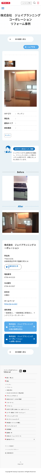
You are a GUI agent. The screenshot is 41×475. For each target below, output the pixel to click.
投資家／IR (9, 432)
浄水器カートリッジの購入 (13, 422)
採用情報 (8, 429)
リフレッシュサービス (12, 416)
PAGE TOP (20, 464)
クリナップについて (11, 426)
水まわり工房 (17, 409)
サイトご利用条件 (9, 446)
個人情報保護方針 (9, 453)
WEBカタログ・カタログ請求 (14, 399)
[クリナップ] (6, 3)
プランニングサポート (12, 396)
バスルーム (9, 387)
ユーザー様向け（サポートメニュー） (16, 412)
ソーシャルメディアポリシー (12, 449)
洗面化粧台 (9, 390)
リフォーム (9, 406)
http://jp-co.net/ (10, 304)
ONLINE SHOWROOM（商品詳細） (15, 393)
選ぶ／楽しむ (9, 377)
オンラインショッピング (12, 419)
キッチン (8, 384)
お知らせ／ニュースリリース (13, 436)
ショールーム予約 (26, 3)
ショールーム (9, 402)
